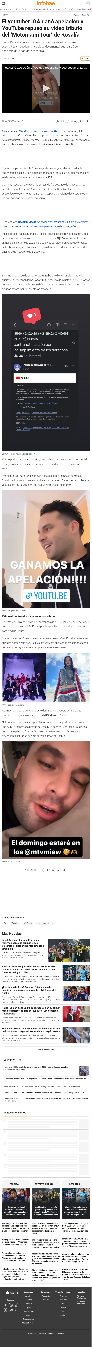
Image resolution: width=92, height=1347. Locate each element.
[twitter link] (11, 1305)
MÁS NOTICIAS (46, 1049)
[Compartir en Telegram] (80, 121)
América (28, 1296)
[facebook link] (5, 1305)
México (28, 1315)
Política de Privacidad (81, 1303)
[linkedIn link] (16, 1310)
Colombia (28, 1304)
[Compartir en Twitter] (69, 121)
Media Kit (63, 1315)
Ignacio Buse (75, 9)
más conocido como (30, 131)
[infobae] (46, 3)
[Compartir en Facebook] (63, 121)
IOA (4, 923)
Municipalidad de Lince (31, 9)
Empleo (46, 1300)
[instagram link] (16, 1305)
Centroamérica (28, 1319)
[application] (46, 88)
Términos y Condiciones (81, 1297)
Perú (4, 15)
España (28, 1307)
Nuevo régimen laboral (13, 9)
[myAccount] (88, 3)
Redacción (46, 1296)
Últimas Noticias (28, 1323)
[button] (3, 3)
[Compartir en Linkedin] (74, 121)
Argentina (28, 1300)
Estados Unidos (28, 1311)
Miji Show (27, 923)
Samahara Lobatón (49, 9)
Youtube (15, 923)
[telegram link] (11, 1310)
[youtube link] (5, 1310)
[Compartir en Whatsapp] (58, 121)
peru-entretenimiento (45, 923)
